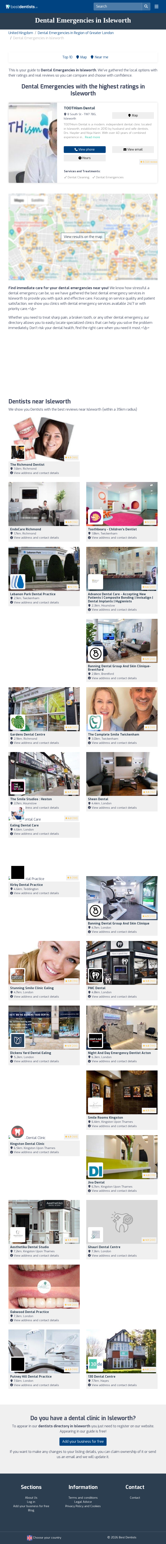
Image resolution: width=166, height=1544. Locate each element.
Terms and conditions (83, 1498)
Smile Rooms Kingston (105, 1118)
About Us (31, 1498)
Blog (31, 1510)
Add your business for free (83, 1441)
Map (134, 115)
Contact (135, 1498)
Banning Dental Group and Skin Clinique (118, 923)
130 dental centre (101, 1377)
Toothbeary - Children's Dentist (112, 529)
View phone (86, 150)
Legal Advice (83, 1502)
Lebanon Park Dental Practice (33, 594)
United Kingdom (20, 33)
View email (134, 150)
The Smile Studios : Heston (31, 799)
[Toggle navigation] (156, 6)
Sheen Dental (98, 799)
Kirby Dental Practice (26, 885)
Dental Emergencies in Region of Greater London (76, 33)
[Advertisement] (83, 364)
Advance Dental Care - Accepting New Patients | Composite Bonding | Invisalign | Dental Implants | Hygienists (120, 598)
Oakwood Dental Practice (29, 1312)
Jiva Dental (96, 1182)
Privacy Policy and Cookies (83, 1506)
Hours (86, 158)
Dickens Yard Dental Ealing (30, 1053)
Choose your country (46, 1537)
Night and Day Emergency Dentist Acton (119, 1053)
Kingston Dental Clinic (27, 1144)
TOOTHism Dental (79, 108)
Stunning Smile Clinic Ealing (32, 988)
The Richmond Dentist (27, 465)
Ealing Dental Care (24, 825)
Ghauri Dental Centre (104, 1247)
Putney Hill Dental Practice (31, 1377)
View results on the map (83, 236)
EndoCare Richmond (25, 529)
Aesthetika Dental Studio (29, 1247)
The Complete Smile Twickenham (113, 735)
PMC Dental (96, 988)
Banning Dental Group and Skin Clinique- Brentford (119, 668)
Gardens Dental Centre (27, 735)
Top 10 (66, 57)
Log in (31, 1502)
